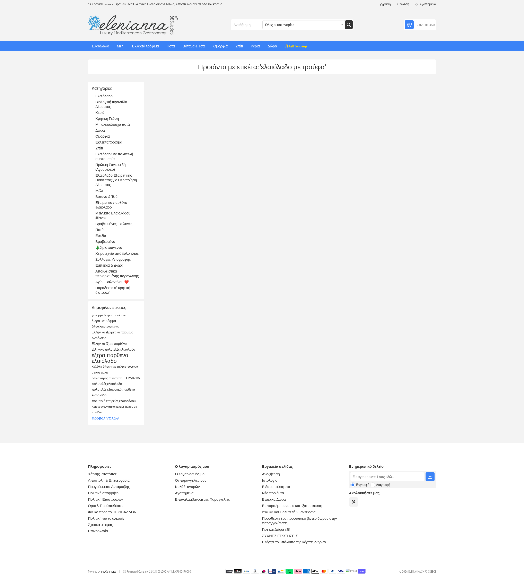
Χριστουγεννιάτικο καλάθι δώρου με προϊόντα (114, 409)
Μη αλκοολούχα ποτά (112, 124)
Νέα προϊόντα (273, 493)
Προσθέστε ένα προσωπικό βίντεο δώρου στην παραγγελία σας (299, 520)
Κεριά (99, 112)
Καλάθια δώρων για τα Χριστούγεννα (115, 366)
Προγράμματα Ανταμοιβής (109, 486)
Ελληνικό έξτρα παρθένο (109, 344)
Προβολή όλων (105, 418)
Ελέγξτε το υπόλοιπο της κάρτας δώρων (294, 542)
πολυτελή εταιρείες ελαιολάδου (114, 401)
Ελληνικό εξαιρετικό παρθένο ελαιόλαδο (112, 335)
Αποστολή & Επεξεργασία (109, 480)
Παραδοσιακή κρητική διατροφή (112, 290)
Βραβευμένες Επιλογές (113, 223)
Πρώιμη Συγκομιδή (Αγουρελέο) (110, 167)
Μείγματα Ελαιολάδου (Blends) (112, 215)
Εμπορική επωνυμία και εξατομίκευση (292, 505)
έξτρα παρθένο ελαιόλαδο (110, 358)
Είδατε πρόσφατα (276, 486)
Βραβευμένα (105, 241)
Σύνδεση (402, 4)
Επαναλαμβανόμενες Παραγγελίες (202, 499)
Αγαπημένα (184, 493)
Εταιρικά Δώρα (274, 499)
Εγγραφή (384, 4)
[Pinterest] (353, 502)
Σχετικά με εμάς (100, 524)
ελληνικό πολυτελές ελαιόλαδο (113, 349)
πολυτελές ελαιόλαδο (107, 384)
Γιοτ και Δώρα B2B (276, 529)
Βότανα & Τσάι (106, 196)
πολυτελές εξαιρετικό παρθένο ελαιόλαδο (113, 392)
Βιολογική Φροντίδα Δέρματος (111, 104)
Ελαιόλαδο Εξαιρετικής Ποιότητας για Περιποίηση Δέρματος (116, 180)
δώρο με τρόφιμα (104, 321)
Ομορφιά (102, 136)
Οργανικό (133, 378)
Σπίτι (99, 148)
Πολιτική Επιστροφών (105, 499)
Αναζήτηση (348, 24)
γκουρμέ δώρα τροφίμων (109, 315)
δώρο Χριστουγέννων (105, 326)
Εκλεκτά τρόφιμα (108, 142)
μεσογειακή (100, 372)
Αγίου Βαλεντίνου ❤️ (112, 281)
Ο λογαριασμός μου (191, 474)
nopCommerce (108, 571)
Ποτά (99, 229)
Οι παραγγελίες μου (191, 480)
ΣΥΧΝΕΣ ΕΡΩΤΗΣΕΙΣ (280, 535)
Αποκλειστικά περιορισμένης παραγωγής (117, 273)
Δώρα (100, 130)
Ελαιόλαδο (104, 96)
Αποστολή (430, 476)
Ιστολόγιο (269, 480)
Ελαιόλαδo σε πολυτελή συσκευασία (114, 156)
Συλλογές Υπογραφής (113, 259)
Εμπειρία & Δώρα (109, 265)
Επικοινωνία (98, 531)
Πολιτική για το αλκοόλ (106, 518)
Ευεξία (100, 235)
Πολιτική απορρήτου (104, 493)
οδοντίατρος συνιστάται (107, 378)
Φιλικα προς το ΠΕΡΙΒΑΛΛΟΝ (112, 512)
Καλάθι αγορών (187, 486)
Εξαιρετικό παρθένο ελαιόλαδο (111, 205)
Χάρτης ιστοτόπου (102, 474)
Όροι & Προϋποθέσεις (105, 505)
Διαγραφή (383, 485)
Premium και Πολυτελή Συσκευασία (288, 512)
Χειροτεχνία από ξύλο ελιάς (117, 253)
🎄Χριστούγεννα (108, 247)
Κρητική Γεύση (107, 118)
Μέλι (99, 190)
